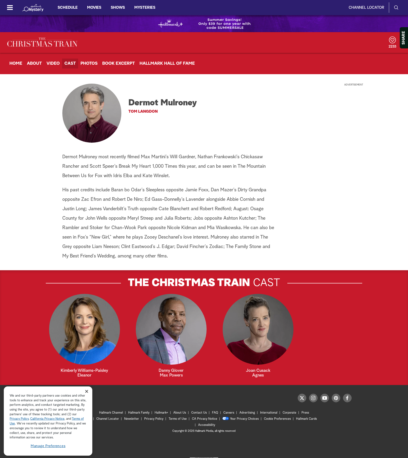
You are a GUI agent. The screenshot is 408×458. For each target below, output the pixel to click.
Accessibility (206, 425)
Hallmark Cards (306, 418)
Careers (228, 412)
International (268, 412)
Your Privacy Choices (244, 418)
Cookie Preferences (277, 418)
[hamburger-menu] (10, 7)
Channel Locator (366, 7)
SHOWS (118, 7)
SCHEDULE (68, 7)
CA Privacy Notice (204, 418)
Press (305, 412)
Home (15, 63)
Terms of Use (178, 418)
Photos (89, 63)
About (34, 63)
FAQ (215, 412)
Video (53, 63)
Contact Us (199, 412)
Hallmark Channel (111, 412)
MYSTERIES (144, 7)
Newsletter (131, 418)
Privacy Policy (153, 418)
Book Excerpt (118, 63)
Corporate (289, 412)
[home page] (32, 7)
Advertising (247, 412)
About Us (179, 412)
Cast (70, 63)
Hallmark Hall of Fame (167, 63)
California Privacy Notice (47, 419)
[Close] (86, 391)
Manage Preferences (48, 446)
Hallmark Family (138, 412)
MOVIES (94, 7)
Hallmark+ (161, 412)
